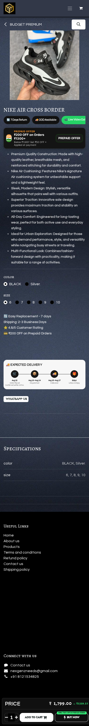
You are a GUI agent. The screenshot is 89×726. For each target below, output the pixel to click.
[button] (78, 24)
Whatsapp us (16, 399)
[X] (21, 688)
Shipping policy (17, 569)
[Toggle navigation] (70, 8)
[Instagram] (9, 688)
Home (9, 535)
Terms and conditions (22, 552)
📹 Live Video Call (75, 119)
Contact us (13, 564)
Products (12, 547)
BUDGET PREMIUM (25, 24)
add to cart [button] (34, 717)
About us (11, 541)
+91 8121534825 (24, 677)
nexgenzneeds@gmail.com (34, 671)
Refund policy (16, 558)
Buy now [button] (73, 717)
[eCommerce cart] (80, 8)
